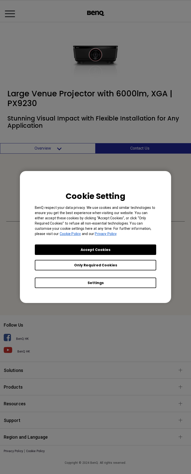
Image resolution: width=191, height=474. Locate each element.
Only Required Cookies (95, 265)
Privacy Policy (105, 234)
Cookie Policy (70, 234)
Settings (96, 282)
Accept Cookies (95, 249)
